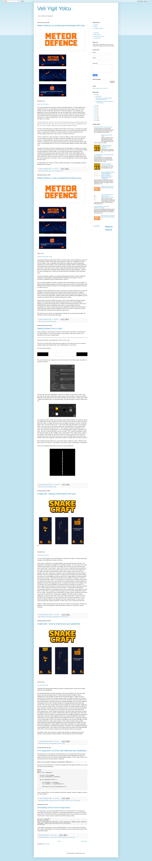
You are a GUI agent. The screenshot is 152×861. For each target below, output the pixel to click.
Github (95, 26)
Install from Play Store (43, 104)
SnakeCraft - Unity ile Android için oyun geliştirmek (58, 624)
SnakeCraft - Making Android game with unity (56, 494)
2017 (95, 118)
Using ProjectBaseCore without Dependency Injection (101, 207)
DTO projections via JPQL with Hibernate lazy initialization (62, 750)
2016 (95, 120)
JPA (73, 800)
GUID (70, 837)
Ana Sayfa (96, 226)
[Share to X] (65, 169)
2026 (95, 94)
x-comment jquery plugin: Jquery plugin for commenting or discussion (107, 196)
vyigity (78, 800)
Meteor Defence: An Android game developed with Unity (61, 25)
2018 (95, 116)
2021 (95, 112)
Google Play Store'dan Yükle (44, 256)
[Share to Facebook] (66, 169)
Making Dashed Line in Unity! (49, 328)
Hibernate (67, 800)
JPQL (76, 800)
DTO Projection (61, 800)
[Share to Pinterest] (68, 169)
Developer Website (98, 28)
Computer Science (53, 800)
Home (59, 841)
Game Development (56, 170)
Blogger (83, 853)
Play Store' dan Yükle (42, 685)
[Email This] (61, 169)
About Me (96, 32)
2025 (95, 105)
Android (43, 170)
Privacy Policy (97, 34)
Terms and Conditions (99, 36)
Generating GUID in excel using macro (53, 807)
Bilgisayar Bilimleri (45, 800)
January (98, 96)
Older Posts (84, 841)
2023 (95, 107)
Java (71, 800)
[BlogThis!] (63, 169)
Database (60, 837)
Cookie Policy (97, 38)
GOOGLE (63, 616)
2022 (95, 110)
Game (50, 170)
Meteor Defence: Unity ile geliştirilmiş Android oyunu (59, 178)
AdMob (42, 616)
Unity (62, 170)
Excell (67, 837)
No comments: (55, 168)
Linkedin (96, 24)
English (46, 170)
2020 (95, 114)
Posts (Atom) (47, 844)
